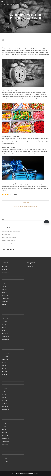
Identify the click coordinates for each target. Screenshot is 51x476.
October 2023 (5, 301)
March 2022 (4, 327)
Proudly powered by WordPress (18, 473)
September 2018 (5, 415)
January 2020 (5, 377)
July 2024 (4, 277)
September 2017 (5, 447)
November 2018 (5, 412)
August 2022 (5, 321)
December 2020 (5, 350)
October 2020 (5, 356)
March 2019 (4, 400)
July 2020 (4, 362)
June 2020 (4, 365)
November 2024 (5, 272)
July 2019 (4, 391)
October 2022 (5, 315)
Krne (2, 1)
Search (3, 219)
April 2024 (4, 286)
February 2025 (5, 269)
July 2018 (4, 420)
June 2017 (4, 455)
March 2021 (4, 345)
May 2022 (4, 324)
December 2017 (5, 438)
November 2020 (5, 353)
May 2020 (4, 368)
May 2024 (4, 283)
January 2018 (5, 435)
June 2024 (4, 280)
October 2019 (5, 382)
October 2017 (5, 444)
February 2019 (5, 403)
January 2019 (5, 406)
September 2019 (5, 385)
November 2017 (5, 441)
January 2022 (5, 333)
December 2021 (5, 336)
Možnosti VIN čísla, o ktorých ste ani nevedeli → (25, 206)
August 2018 (5, 417)
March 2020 (4, 371)
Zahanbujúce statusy (6, 234)
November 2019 (5, 380)
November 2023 (5, 298)
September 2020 (5, 359)
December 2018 (5, 409)
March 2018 (4, 432)
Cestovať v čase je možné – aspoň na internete (11, 231)
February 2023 (5, 310)
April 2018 (4, 429)
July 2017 (4, 452)
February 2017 (5, 461)
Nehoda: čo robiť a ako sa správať (8, 240)
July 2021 (4, 342)
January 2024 (5, 295)
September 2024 (5, 275)
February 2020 (5, 374)
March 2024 (4, 289)
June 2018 (4, 423)
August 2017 (5, 450)
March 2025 (4, 266)
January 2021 (5, 347)
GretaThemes (35, 473)
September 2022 (5, 318)
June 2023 (4, 304)
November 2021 (5, 339)
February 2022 (5, 330)
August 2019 (5, 388)
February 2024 (5, 292)
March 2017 (4, 458)
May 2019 (4, 394)
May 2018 (4, 426)
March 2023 (4, 307)
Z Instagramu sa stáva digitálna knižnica (9, 243)
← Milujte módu (25, 202)
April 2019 (4, 397)
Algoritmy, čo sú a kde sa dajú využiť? (9, 237)
